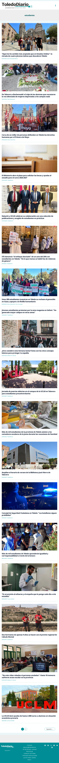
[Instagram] (48, 745)
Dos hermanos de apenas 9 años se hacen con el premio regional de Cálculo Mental (29, 635)
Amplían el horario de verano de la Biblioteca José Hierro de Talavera (26, 473)
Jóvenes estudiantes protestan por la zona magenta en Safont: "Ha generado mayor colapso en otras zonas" (29, 311)
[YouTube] (57, 745)
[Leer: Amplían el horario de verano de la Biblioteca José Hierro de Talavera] (29, 455)
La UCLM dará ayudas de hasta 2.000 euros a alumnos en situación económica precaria (29, 717)
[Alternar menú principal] (55, 5)
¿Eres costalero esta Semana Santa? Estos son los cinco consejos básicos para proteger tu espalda (28, 352)
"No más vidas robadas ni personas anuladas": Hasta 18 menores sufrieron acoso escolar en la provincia (28, 676)
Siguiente (49, 729)
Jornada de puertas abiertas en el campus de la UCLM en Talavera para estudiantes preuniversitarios (28, 392)
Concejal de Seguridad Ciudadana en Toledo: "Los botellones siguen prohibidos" (29, 514)
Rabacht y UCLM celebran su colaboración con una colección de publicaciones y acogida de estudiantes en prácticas (27, 217)
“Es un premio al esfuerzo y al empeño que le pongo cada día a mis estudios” (29, 595)
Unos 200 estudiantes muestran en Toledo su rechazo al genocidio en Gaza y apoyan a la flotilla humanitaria (28, 300)
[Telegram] (54, 745)
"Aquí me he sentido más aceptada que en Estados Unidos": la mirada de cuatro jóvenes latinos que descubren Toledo (27, 55)
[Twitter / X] (51, 745)
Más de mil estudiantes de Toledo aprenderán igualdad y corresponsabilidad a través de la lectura (25, 554)
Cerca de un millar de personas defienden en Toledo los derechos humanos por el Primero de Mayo (28, 136)
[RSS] (52, 747)
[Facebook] (45, 745)
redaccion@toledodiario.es (29, 747)
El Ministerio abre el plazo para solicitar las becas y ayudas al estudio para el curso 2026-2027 (26, 176)
